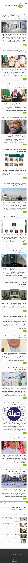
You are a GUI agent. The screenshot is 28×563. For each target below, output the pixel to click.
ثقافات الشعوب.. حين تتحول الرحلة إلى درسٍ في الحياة (14, 117)
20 (11, 502)
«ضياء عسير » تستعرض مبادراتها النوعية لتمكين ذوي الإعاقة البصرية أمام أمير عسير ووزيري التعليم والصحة (10, 518)
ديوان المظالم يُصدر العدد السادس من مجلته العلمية (15, 316)
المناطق (17, 371)
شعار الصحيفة (14, 561)
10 (14, 502)
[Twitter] (13, 560)
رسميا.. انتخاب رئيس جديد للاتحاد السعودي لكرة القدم (15, 216)
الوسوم (12, 514)
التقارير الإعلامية (16, 252)
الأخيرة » (3, 503)
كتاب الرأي (17, 119)
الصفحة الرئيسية (16, 18)
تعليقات (16, 514)
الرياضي (17, 218)
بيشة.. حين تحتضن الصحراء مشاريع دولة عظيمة (16, 335)
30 (9, 502)
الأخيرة (25, 514)
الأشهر (21, 514)
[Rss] (16, 560)
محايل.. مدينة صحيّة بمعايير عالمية (19, 437)
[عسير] (14, 4)
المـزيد (24, 45)
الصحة (18, 153)
